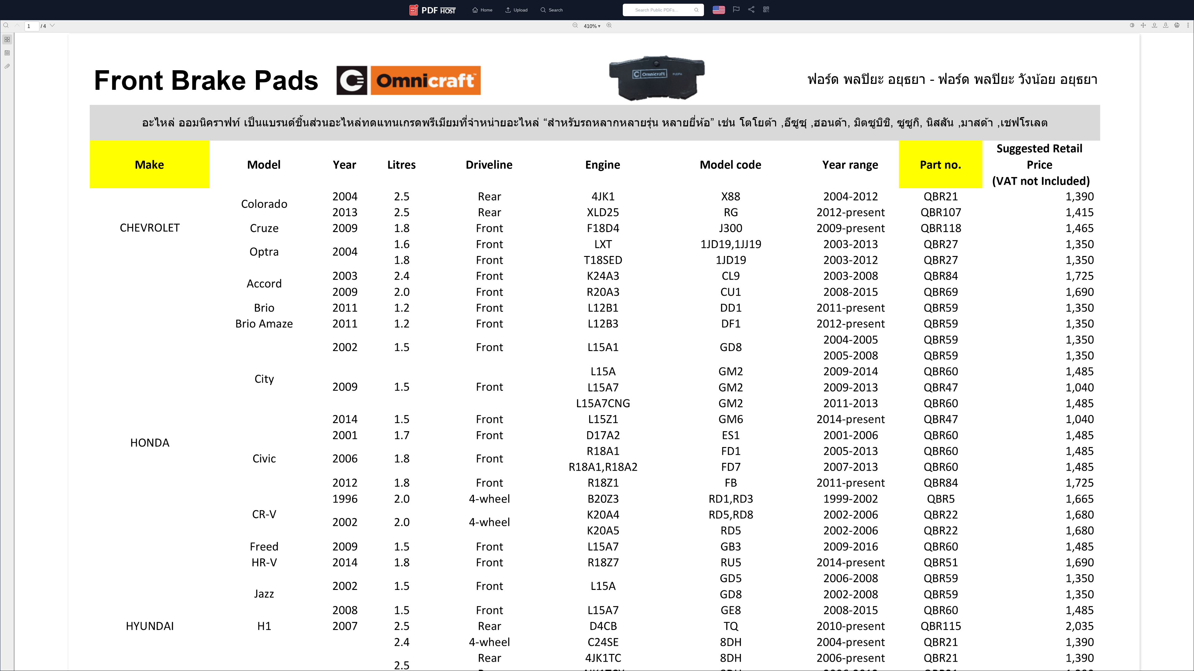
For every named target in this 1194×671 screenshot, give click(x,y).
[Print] (1177, 25)
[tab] (7, 40)
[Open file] (1154, 25)
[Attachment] (7, 66)
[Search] (6, 25)
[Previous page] (17, 25)
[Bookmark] (7, 53)
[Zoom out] (575, 25)
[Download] (1166, 25)
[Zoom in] (609, 25)
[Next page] (52, 25)
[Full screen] (1143, 25)
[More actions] (1188, 25)
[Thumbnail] (7, 39)
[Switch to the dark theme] (1132, 25)
